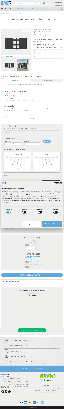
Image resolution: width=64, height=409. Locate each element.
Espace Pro (59, 5)
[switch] (24, 212)
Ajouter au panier (31, 275)
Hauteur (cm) (7, 141)
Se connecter (58, 2)
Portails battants (32, 12)
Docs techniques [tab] (47, 80)
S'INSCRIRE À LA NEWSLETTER (32, 368)
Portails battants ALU (42, 12)
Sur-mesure (19, 8)
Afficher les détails (54, 218)
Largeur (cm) (26, 141)
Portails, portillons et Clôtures (21, 12)
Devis (27, 8)
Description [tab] (16, 80)
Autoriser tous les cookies (52, 224)
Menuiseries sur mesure (9, 12)
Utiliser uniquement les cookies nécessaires (31, 224)
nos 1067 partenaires (12, 191)
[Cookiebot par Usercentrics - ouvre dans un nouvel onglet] (55, 183)
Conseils (33, 8)
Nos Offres (42, 8)
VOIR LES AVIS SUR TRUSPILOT (32, 330)
